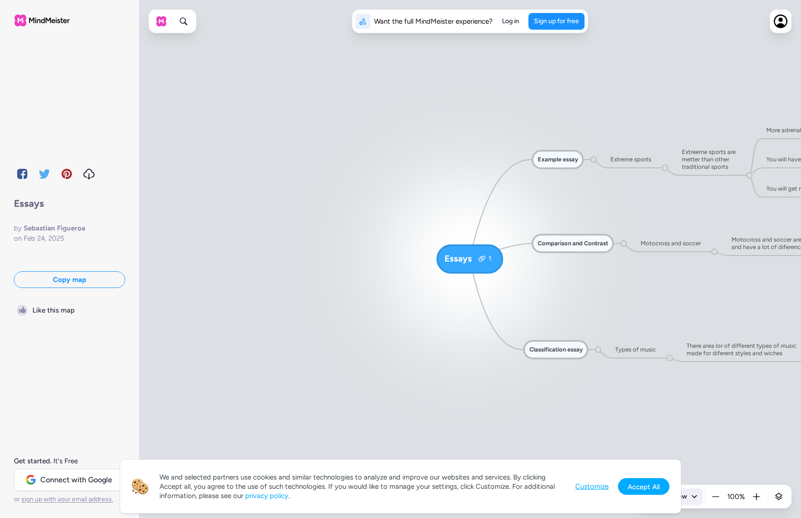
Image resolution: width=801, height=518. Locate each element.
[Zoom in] (756, 496)
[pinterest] (66, 174)
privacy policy (266, 496)
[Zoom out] (715, 496)
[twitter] (44, 174)
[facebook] (22, 174)
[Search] (183, 21)
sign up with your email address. (67, 499)
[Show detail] (778, 496)
